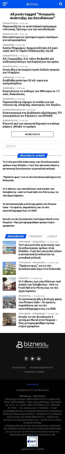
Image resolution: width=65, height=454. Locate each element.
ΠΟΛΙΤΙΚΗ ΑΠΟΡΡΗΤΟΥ (41, 367)
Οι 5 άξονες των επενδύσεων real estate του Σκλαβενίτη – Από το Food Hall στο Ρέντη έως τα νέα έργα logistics (30, 192)
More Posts (32, 134)
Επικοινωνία (32, 384)
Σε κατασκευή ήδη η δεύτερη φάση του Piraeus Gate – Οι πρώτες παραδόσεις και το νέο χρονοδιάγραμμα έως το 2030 (29, 207)
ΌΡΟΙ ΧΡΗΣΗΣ (19, 367)
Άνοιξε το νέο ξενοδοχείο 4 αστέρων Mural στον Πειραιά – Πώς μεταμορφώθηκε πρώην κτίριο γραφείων (31, 222)
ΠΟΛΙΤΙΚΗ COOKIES (34, 372)
